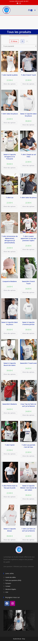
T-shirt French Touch (28, 75)
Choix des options (10, 84)
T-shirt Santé (9, 445)
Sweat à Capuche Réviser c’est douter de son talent (28, 488)
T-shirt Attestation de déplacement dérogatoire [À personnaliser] (10, 239)
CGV (6, 592)
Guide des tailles (10, 577)
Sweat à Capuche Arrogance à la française (10, 157)
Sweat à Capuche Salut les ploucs (28, 115)
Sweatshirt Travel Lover (28, 363)
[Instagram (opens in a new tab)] (20, 3)
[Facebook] (7, 603)
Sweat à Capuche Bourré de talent (10, 364)
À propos (8, 583)
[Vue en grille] (22, 41)
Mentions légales (10, 589)
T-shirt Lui (9, 197)
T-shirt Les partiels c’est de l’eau (28, 446)
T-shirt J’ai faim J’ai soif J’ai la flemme (28, 530)
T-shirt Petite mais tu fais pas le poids (9, 487)
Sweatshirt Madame (9, 404)
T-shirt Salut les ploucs (9, 114)
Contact (7, 586)
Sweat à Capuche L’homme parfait (28, 323)
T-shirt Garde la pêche (10, 75)
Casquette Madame (10, 281)
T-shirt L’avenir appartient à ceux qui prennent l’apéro (28, 238)
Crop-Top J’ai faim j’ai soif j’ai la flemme (28, 405)
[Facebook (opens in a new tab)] (18, 3)
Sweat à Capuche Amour (10, 530)
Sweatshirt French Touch (28, 282)
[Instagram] (12, 603)
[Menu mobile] (34, 10)
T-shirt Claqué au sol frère (28, 156)
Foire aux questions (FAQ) (13, 580)
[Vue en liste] (27, 41)
